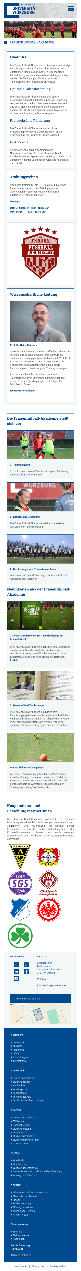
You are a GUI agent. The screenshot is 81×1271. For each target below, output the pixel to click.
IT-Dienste (18, 1121)
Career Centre (20, 1143)
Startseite (18, 1034)
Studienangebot (21, 1081)
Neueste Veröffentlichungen (29, 705)
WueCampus (20, 1164)
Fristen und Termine (24, 1078)
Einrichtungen (20, 1057)
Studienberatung (22, 1128)
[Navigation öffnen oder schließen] (71, 8)
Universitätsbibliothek (25, 1117)
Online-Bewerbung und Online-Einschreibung (37, 1171)
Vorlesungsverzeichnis (25, 1167)
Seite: (14, 1255)
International (19, 1060)
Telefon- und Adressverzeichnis (30, 1192)
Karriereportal (20, 1089)
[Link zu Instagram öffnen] (14, 964)
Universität (19, 1042)
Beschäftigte (20, 1092)
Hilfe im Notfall (21, 1214)
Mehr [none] (15, 660)
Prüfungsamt (20, 1132)
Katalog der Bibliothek (25, 1175)
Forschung (18, 1049)
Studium (17, 1045)
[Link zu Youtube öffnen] (14, 978)
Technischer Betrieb (24, 1210)
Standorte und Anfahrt (25, 1196)
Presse (16, 1199)
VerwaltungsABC (22, 1096)
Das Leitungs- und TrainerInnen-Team (34, 569)
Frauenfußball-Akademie (32, 42)
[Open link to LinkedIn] (14, 971)
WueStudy (18, 1160)
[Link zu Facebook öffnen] (24, 971)
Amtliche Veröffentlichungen (28, 1100)
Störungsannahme (23, 1207)
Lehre (16, 1053)
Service (17, 1109)
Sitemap (17, 1231)
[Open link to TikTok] (24, 964)
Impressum (21, 1266)
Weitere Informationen (22, 390)
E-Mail (43, 979)
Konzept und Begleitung (26, 516)
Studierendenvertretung (26, 1139)
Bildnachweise (21, 1235)
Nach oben (19, 1238)
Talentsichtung (21, 464)
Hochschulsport (21, 1125)
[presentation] (40, 629)
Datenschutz (38, 1266)
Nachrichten (19, 1085)
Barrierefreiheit (58, 1266)
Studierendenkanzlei (24, 1136)
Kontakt (43, 956)
